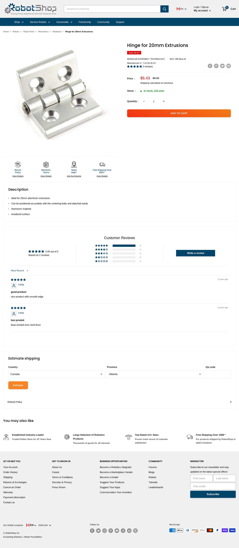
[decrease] (143, 101)
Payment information (14, 497)
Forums (153, 467)
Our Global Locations (13, 525)
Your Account (10, 467)
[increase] (163, 101)
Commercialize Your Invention (116, 492)
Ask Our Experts (74, 176)
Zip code (210, 367)
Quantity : (132, 101)
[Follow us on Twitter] (98, 530)
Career (55, 472)
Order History (10, 472)
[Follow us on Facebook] (92, 530)
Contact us (9, 502)
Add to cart (179, 113)
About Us (57, 467)
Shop (17, 22)
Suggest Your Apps (110, 487)
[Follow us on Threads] (135, 530)
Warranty (8, 492)
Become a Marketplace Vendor (116, 472)
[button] (135, 66)
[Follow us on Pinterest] (110, 530)
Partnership (85, 22)
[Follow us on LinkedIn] (129, 530)
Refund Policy (14, 401)
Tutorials (153, 482)
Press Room (59, 487)
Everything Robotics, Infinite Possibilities (22, 537)
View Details (17, 176)
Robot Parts (28, 31)
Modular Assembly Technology (146, 59)
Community (103, 22)
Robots (16, 31)
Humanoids (62, 22)
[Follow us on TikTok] (123, 530)
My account (201, 10)
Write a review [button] (195, 253)
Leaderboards (156, 487)
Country (13, 367)
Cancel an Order (12, 487)
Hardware (57, 31)
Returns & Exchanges (15, 482)
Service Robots (38, 22)
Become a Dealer (109, 477)
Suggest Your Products (112, 482)
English (44, 525)
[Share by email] (228, 65)
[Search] (164, 8)
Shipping (7, 477)
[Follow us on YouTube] (117, 530)
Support (120, 22)
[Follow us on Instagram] (104, 530)
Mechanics (43, 31)
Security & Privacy (62, 482)
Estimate (18, 385)
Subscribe (213, 494)
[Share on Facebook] (210, 65)
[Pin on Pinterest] (216, 65)
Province (112, 367)
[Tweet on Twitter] (222, 65)
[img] (18, 279)
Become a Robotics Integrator (116, 467)
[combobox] (112, 9)
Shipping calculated (150, 83)
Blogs (152, 472)
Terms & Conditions (62, 477)
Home (6, 31)
